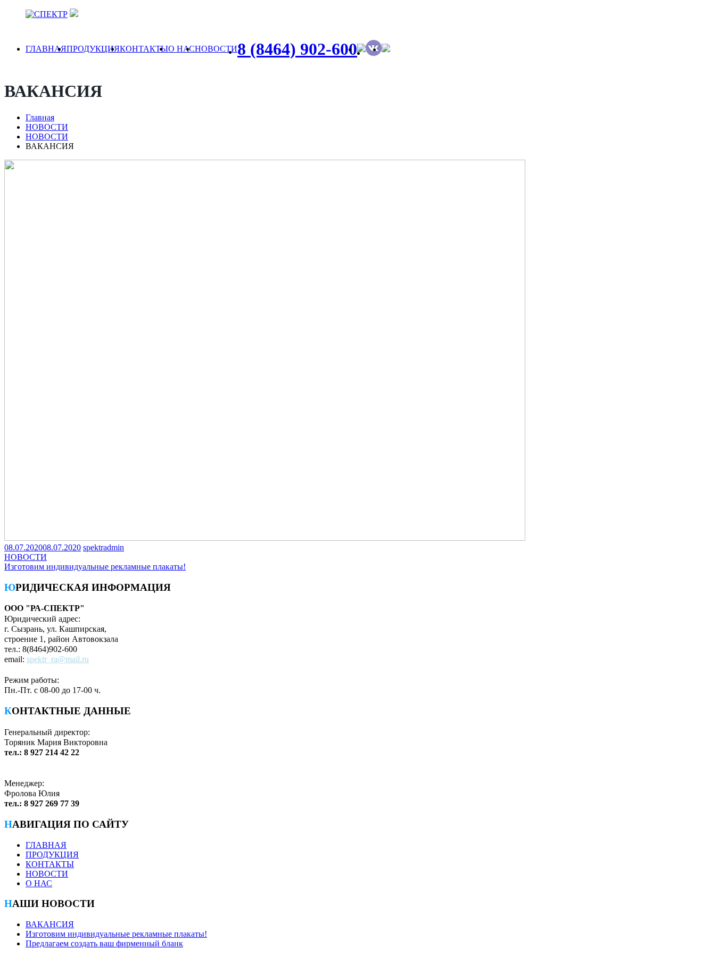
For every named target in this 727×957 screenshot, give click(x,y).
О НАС (181, 48)
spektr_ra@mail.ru (58, 659)
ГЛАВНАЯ (46, 48)
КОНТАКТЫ (144, 48)
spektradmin (103, 547)
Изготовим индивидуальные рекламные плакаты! (116, 933)
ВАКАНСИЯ (50, 924)
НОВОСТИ (216, 48)
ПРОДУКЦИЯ (93, 48)
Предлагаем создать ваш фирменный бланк (104, 943)
